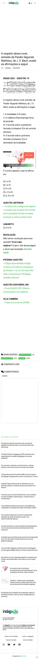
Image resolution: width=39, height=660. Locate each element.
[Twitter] (14, 644)
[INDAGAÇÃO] (14, 3)
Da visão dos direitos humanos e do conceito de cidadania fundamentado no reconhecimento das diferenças (17, 445)
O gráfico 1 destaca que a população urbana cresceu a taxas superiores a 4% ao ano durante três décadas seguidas (23, 582)
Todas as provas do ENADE (17, 302)
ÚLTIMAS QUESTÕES (9, 437)
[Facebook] (19, 644)
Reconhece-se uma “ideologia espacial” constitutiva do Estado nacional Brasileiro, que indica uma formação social (19, 559)
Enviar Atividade (28, 640)
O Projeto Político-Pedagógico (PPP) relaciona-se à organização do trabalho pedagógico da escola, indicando (17, 456)
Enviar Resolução (11, 640)
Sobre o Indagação (27, 636)
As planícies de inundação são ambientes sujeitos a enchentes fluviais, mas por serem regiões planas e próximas (18, 594)
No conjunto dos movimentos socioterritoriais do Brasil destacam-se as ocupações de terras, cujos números (23, 570)
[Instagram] (4, 644)
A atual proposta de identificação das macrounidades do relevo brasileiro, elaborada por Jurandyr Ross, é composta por (18, 496)
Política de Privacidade (11, 636)
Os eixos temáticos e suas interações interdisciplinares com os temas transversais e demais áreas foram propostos (19, 528)
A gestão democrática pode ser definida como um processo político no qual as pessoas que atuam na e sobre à (18, 485)
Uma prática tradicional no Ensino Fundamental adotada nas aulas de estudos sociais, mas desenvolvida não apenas (16, 517)
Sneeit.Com (23, 656)
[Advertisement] (19, 29)
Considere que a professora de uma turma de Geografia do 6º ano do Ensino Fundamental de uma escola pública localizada (19, 539)
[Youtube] (9, 644)
